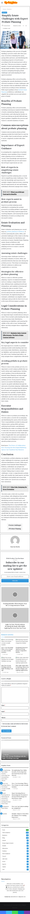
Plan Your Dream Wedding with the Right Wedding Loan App (7, 668)
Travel (4, 856)
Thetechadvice (6, 832)
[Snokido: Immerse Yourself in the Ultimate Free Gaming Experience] (5, 816)
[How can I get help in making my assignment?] (5, 809)
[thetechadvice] (11, 2)
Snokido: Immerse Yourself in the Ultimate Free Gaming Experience (20, 815)
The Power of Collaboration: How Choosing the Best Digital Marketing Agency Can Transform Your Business (13, 447)
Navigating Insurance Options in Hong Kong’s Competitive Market (22, 650)
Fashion (4, 851)
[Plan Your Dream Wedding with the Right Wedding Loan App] (7, 660)
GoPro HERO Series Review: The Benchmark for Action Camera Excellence (13, 756)
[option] (15, 751)
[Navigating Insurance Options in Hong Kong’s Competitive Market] (22, 642)
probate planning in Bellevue (15, 231)
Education (5, 848)
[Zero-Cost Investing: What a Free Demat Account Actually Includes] (7, 642)
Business (9, 9)
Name (3, 705)
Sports (4, 864)
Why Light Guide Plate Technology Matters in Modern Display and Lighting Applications (22, 668)
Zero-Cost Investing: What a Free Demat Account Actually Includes (7, 650)
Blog (3, 837)
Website (3, 717)
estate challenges (15, 525)
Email (3, 711)
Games (4, 866)
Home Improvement (7, 843)
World (4, 840)
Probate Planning (15, 529)
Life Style (4, 859)
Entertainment (6, 853)
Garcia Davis (7, 25)
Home (4, 9)
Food (3, 861)
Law (3, 869)
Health (4, 845)
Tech (3, 830)
